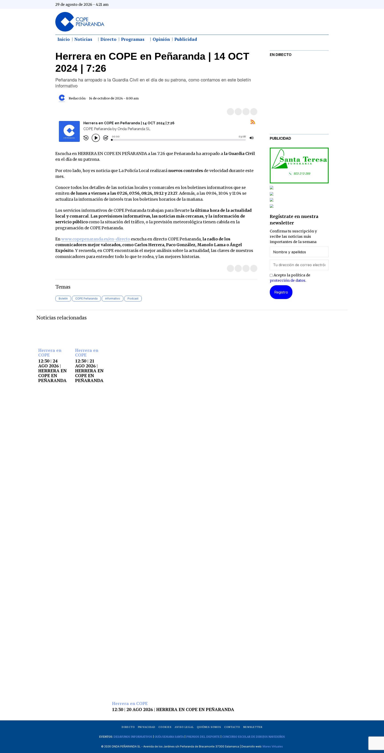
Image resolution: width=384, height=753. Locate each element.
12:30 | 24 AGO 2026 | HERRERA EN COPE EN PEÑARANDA (52, 371)
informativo (112, 298)
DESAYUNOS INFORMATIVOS (133, 736)
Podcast (133, 298)
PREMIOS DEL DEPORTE (203, 736)
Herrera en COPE (49, 353)
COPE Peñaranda (86, 298)
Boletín (63, 298)
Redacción (77, 98)
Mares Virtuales (273, 746)
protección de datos (287, 280)
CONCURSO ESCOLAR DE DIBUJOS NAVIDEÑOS (253, 736)
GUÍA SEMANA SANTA (169, 736)
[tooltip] (281, 4)
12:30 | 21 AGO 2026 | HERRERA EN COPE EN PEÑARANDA (89, 371)
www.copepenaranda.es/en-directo (95, 239)
